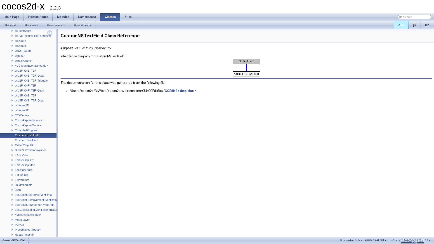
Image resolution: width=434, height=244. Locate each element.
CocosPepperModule (28, 125)
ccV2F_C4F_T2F (25, 85)
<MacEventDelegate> (28, 214)
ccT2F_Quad (23, 50)
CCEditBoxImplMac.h (180, 91)
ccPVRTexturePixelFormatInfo (33, 36)
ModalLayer (22, 219)
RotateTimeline (24, 234)
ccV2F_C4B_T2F (25, 70)
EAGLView (21, 155)
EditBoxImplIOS (24, 160)
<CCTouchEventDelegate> (31, 65)
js (414, 25)
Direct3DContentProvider (30, 150)
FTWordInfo (22, 180)
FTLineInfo (21, 175)
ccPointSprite (23, 31)
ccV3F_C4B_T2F (25, 95)
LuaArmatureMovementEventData (36, 200)
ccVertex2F (21, 105)
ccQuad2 (20, 40)
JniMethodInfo (23, 185)
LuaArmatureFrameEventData (33, 195)
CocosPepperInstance (28, 120)
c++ (401, 25)
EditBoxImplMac (25, 165)
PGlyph (19, 224)
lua (427, 25)
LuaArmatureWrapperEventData (34, 204)
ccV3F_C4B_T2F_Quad (29, 100)
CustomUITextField (26, 140)
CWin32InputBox (25, 145)
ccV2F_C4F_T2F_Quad (29, 90)
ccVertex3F (21, 110)
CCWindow (22, 115)
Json (18, 190)
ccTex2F (20, 55)
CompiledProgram (26, 130)
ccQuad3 (20, 45)
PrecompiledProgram (28, 229)
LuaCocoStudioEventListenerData (36, 209)
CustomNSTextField (27, 135)
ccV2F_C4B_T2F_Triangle (31, 80)
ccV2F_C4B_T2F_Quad (29, 75)
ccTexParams (23, 60)
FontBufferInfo (23, 170)
